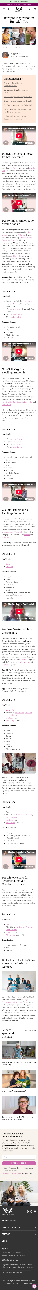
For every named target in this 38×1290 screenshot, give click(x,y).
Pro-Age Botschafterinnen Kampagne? (15, 1000)
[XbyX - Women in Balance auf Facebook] (28, 1211)
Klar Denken (17, 256)
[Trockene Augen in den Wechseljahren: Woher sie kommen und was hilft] (19, 1105)
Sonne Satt (14, 240)
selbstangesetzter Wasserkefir (12, 532)
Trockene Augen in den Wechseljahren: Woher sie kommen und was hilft (18, 1118)
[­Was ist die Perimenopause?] (19, 1079)
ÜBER (4, 1241)
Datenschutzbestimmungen (12, 1173)
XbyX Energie (27, 301)
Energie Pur (23, 659)
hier (21, 595)
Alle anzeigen (29, 1030)
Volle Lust (21, 235)
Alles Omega (17, 314)
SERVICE (6, 1234)
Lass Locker (24, 237)
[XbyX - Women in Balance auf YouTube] (35, 1211)
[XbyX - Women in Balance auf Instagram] (31, 1211)
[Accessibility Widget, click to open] (34, 1286)
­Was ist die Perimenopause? (14, 1091)
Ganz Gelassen (17, 402)
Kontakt (5, 1248)
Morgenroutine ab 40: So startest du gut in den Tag (19, 1063)
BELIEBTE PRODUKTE (11, 1227)
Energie (15, 168)
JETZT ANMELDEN (19, 1163)
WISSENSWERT (9, 1220)
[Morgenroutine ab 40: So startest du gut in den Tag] (19, 1050)
